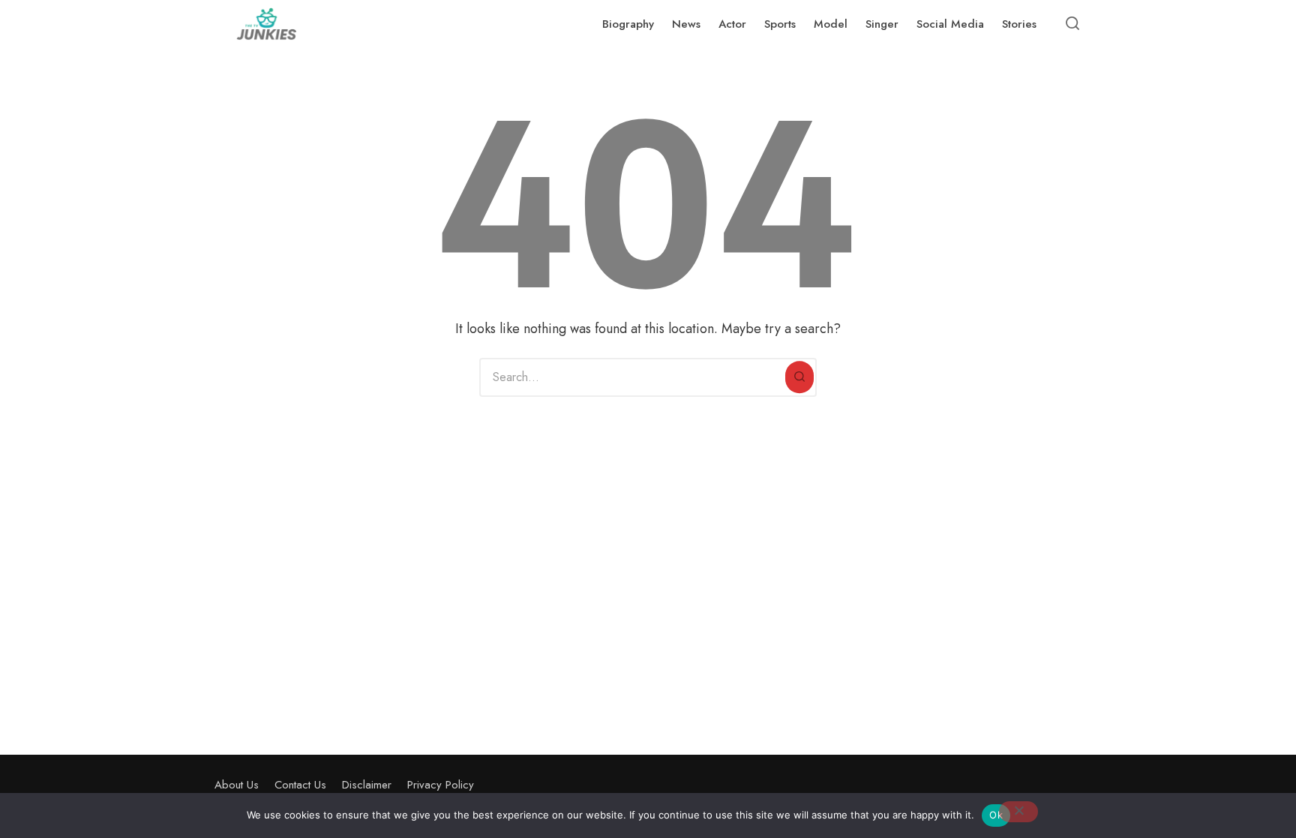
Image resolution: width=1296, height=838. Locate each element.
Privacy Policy (440, 784)
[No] (1018, 811)
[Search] (799, 377)
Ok (996, 815)
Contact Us (300, 784)
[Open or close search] (1072, 24)
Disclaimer (367, 784)
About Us (236, 784)
